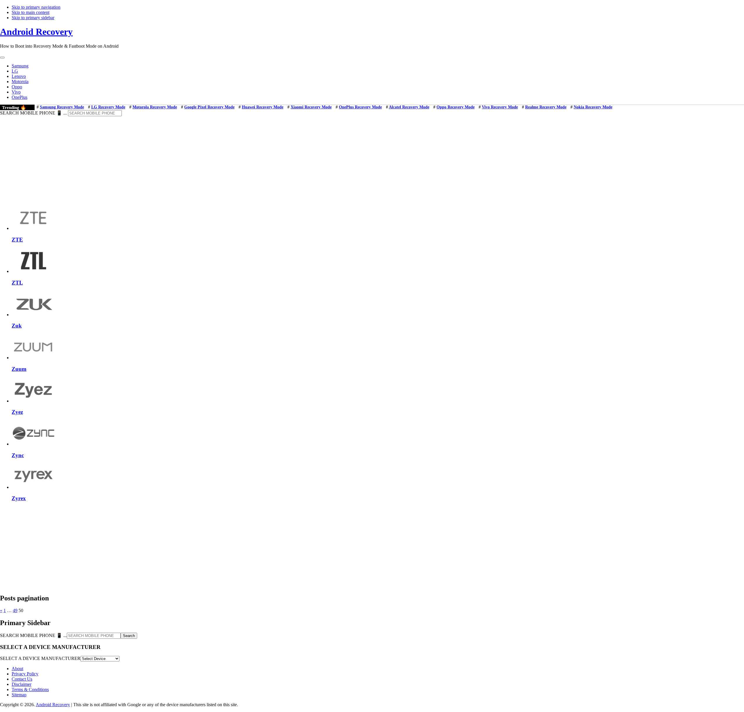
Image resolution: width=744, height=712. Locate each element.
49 (15, 610)
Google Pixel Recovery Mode (209, 107)
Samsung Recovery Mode (62, 107)
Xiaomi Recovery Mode (311, 107)
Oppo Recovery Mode (456, 107)
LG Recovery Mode (108, 107)
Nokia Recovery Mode (593, 107)
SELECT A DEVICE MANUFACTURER (40, 658)
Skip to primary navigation (36, 7)
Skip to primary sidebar (33, 17)
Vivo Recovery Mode (500, 107)
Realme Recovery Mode (545, 107)
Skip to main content (30, 12)
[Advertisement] (372, 160)
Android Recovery (36, 31)
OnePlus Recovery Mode (360, 107)
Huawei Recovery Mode (262, 107)
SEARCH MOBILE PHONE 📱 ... (33, 112)
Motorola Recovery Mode (155, 107)
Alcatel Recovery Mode (409, 107)
